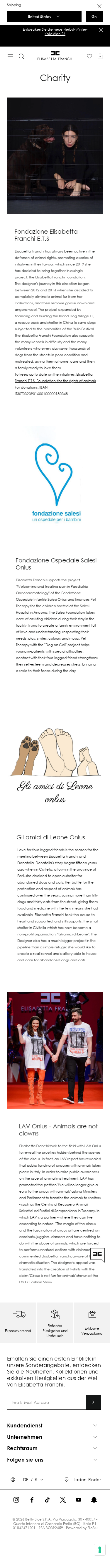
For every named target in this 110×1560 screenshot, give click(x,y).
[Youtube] (78, 1500)
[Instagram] (16, 1500)
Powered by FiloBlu (81, 1527)
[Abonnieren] (93, 1402)
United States (39, 16)
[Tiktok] (47, 1500)
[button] (55, 1425)
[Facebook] (32, 1500)
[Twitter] (63, 1500)
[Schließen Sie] (101, 29)
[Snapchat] (94, 1500)
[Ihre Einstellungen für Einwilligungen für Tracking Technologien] (99, 1549)
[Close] (99, 6)
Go (94, 16)
